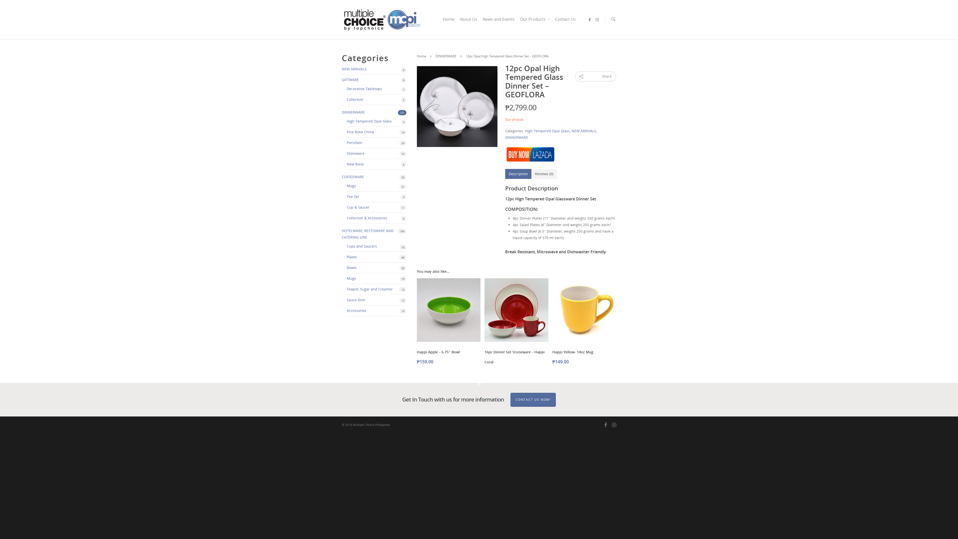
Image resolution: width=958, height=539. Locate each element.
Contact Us (565, 19)
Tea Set (353, 196)
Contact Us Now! (533, 400)
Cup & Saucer (358, 207)
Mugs (351, 185)
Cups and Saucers (362, 246)
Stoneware (355, 153)
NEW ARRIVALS (354, 69)
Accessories (356, 310)
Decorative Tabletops (364, 88)
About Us (468, 19)
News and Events (499, 19)
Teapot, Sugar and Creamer (370, 289)
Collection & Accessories (367, 218)
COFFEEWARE (353, 176)
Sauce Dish (356, 299)
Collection (355, 99)
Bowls (352, 267)
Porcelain (354, 142)
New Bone (355, 164)
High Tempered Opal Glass (369, 121)
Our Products (533, 19)
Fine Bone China (360, 132)
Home (448, 19)
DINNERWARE (353, 112)
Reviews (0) (544, 173)
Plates (352, 257)
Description (518, 173)
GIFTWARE (350, 79)
